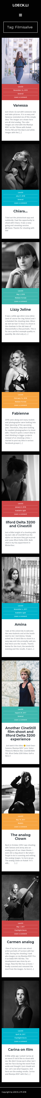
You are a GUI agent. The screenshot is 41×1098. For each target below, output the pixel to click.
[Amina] (20, 580)
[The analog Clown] (20, 790)
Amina (20, 624)
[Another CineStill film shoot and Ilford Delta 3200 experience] (20, 683)
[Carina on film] (20, 1004)
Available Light (20, 511)
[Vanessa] (20, 61)
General (20, 94)
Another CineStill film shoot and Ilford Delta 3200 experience (20, 733)
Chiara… (20, 211)
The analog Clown (21, 837)
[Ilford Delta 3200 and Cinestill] (20, 478)
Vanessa (20, 105)
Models (20, 823)
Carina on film (20, 1049)
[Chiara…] (20, 167)
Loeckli (20, 87)
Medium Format (20, 298)
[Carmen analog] (20, 897)
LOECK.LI (21, 5)
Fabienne (20, 413)
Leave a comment (20, 97)
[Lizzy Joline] (20, 265)
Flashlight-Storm (20, 930)
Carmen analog (20, 942)
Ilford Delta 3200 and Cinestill (20, 524)
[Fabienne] (20, 369)
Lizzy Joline (20, 309)
